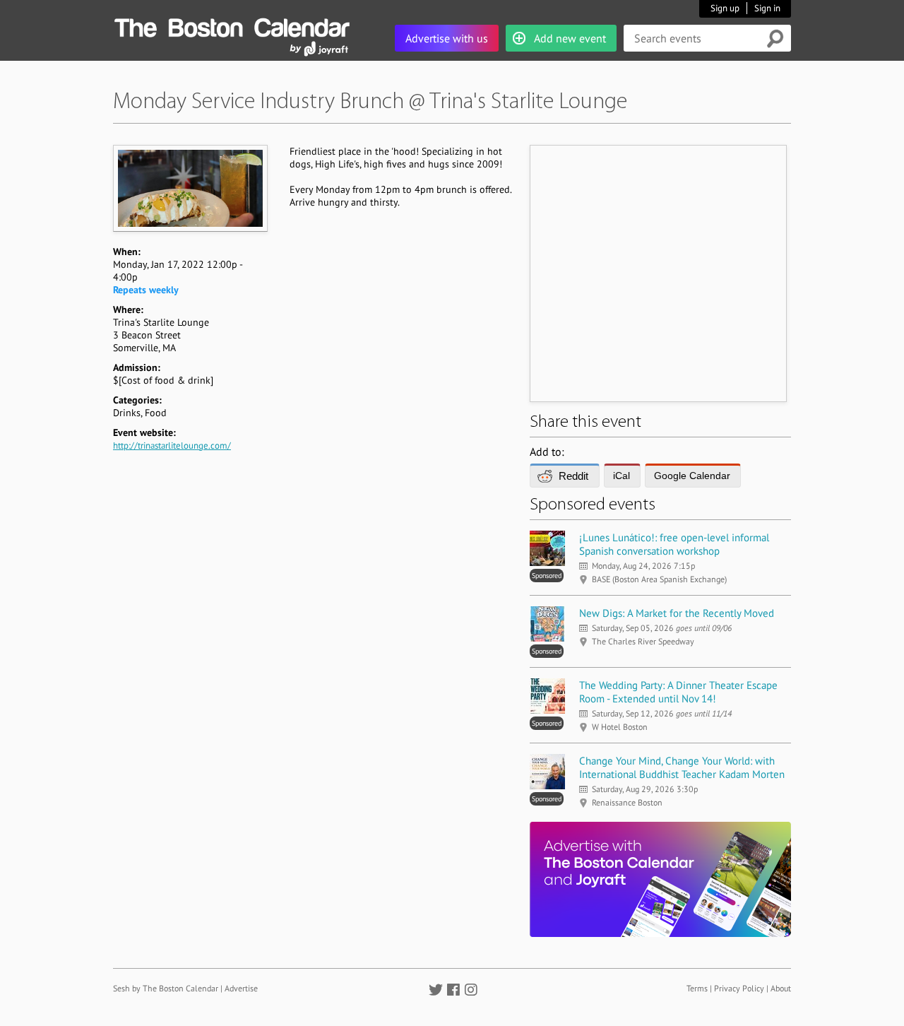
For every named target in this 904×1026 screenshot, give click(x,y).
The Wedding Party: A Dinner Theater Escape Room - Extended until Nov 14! (678, 691)
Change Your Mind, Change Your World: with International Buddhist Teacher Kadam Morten (682, 767)
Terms (697, 988)
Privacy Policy (739, 988)
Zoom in (189, 188)
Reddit (573, 476)
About (781, 988)
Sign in (767, 8)
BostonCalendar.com (231, 25)
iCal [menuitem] (621, 475)
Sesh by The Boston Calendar (165, 988)
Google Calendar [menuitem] (692, 475)
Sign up (724, 8)
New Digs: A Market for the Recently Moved (676, 613)
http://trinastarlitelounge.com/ (172, 446)
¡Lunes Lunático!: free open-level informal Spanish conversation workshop (674, 544)
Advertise (241, 988)
